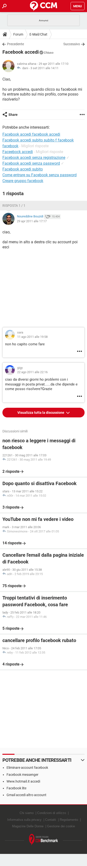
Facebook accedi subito (22, 169)
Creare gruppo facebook (22, 180)
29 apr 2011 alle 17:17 (32, 221)
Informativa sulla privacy (24, 820)
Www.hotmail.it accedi (23, 781)
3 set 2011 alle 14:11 (44, 68)
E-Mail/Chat (38, 34)
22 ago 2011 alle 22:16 (32, 372)
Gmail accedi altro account (26, 795)
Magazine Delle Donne (28, 826)
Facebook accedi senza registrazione (33, 157)
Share (13, 115)
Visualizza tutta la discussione (41, 412)
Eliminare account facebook (27, 768)
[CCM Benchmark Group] (43, 840)
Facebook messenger (22, 775)
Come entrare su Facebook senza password (39, 175)
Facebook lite (16, 788)
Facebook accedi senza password (31, 163)
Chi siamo (27, 813)
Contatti (50, 820)
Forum (18, 34)
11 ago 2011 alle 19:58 (32, 337)
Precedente (15, 44)
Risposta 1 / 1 (13, 205)
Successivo (71, 44)
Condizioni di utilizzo (51, 813)
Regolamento (69, 820)
